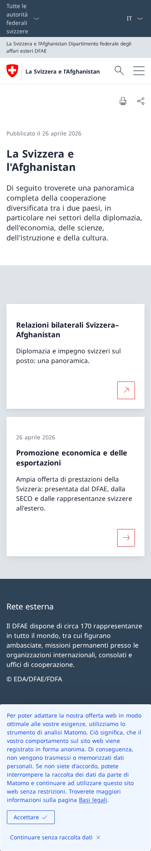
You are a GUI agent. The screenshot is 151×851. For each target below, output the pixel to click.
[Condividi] (140, 101)
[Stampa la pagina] (123, 101)
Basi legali (93, 800)
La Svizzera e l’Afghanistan (62, 71)
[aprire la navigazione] (139, 71)
